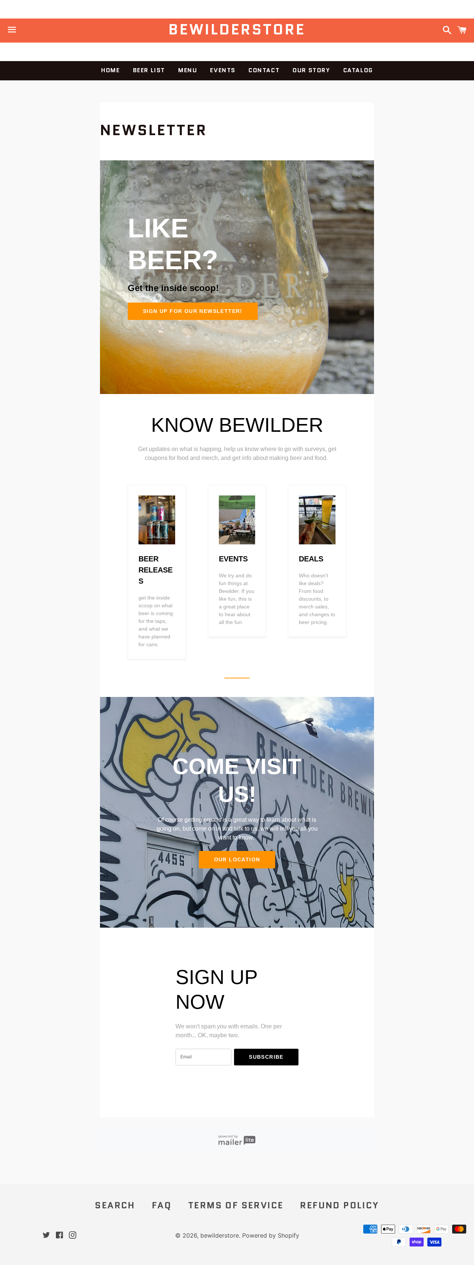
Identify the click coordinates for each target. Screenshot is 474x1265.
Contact (264, 70)
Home (110, 70)
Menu (187, 70)
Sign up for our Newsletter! (193, 311)
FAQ (161, 1205)
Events (223, 70)
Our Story (311, 70)
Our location (237, 859)
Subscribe (266, 1057)
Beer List (149, 70)
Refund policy (339, 1205)
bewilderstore (237, 29)
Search (115, 1205)
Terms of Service (235, 1205)
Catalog (358, 70)
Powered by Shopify (270, 1235)
